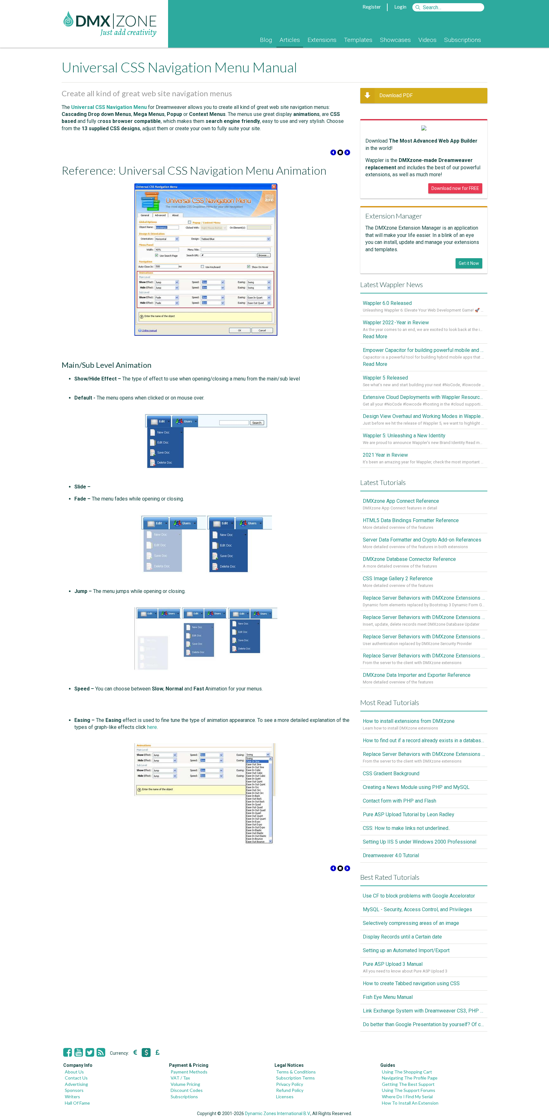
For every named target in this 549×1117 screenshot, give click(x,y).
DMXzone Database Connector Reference (409, 559)
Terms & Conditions (296, 1071)
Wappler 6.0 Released (387, 303)
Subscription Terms (295, 1077)
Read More (375, 336)
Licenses (285, 1096)
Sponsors (74, 1090)
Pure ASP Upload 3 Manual (393, 964)
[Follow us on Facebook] (67, 1052)
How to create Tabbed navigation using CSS (411, 983)
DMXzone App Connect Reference (401, 501)
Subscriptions (462, 40)
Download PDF (396, 95)
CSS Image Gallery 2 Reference (398, 578)
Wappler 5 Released (385, 378)
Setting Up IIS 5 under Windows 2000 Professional (419, 842)
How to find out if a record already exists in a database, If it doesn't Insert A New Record (424, 740)
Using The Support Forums (408, 1090)
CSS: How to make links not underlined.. (406, 828)
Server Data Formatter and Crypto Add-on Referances (422, 540)
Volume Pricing (185, 1084)
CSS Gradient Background (391, 773)
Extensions (322, 40)
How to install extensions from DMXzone (409, 721)
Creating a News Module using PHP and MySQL (416, 787)
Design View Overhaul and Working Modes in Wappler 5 (424, 416)
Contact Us (76, 1077)
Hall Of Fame (77, 1103)
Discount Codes (187, 1090)
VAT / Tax (180, 1077)
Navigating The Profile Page (409, 1077)
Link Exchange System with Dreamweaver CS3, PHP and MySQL (424, 1011)
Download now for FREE (455, 188)
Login (400, 6)
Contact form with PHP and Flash (399, 801)
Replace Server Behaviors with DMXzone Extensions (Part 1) (424, 656)
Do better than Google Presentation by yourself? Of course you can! (424, 1024)
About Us (74, 1071)
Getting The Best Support (408, 1084)
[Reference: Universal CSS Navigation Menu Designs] (333, 154)
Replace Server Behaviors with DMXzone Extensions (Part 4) (424, 598)
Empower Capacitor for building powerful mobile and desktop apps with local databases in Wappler (424, 350)
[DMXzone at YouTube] (78, 1052)
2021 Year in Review (385, 455)
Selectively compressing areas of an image (411, 923)
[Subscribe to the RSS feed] (101, 1052)
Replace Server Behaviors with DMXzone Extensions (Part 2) (424, 637)
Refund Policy (289, 1090)
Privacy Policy (289, 1084)
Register (372, 6)
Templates (358, 40)
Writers (72, 1096)
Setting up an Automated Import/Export (406, 950)
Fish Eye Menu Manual (388, 997)
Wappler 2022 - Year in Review (396, 323)
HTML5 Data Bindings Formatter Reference (411, 520)
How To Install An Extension (410, 1103)
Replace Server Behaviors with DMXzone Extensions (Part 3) (424, 617)
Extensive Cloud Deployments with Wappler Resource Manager (424, 397)
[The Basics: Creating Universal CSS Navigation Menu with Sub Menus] (347, 154)
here (152, 727)
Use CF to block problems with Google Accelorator (419, 896)
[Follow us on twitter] (89, 1052)
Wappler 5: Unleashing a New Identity (404, 436)
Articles (290, 40)
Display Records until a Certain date (402, 937)
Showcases (395, 40)
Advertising (76, 1084)
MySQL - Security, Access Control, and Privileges (417, 909)
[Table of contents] (340, 154)
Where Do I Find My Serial (407, 1096)
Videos (427, 40)
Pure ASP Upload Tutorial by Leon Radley (408, 814)
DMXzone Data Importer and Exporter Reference (417, 675)
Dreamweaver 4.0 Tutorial (391, 855)
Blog (266, 40)
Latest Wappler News (391, 284)
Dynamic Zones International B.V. (277, 1113)
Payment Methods (189, 1071)
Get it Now (469, 263)
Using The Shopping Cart (407, 1071)
